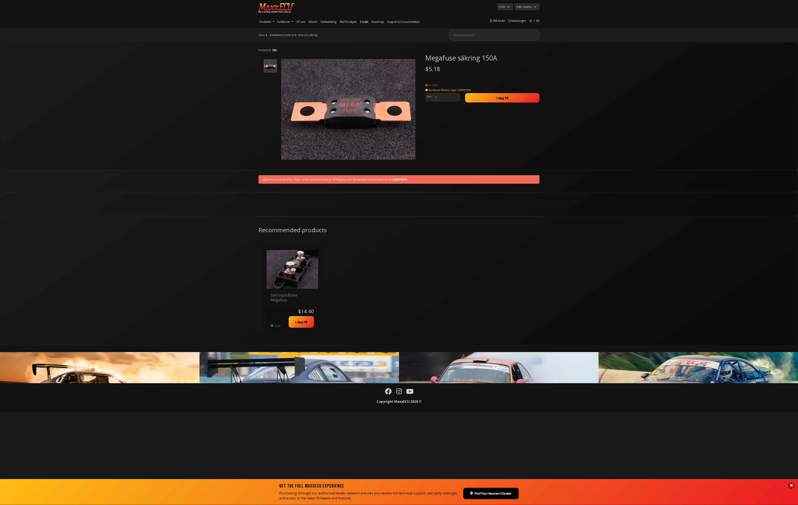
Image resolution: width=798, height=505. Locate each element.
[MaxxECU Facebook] (388, 392)
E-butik (364, 22)
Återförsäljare (348, 22)
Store (262, 35)
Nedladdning (328, 22)
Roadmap (378, 22)
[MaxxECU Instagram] (399, 392)
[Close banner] (791, 485)
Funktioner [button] (284, 22)
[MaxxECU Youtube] (410, 392)
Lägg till (502, 98)
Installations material (282, 35)
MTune (301, 22)
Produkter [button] (265, 22)
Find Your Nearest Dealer (493, 493)
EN (537, 21)
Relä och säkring (307, 35)
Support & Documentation (403, 22)
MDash (313, 22)
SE (530, 21)
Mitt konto (498, 21)
